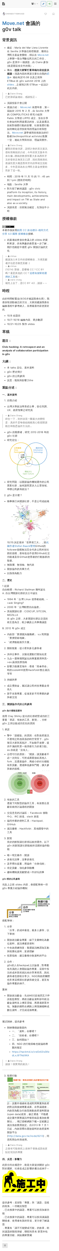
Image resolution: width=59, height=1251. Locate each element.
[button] (5, 1245)
